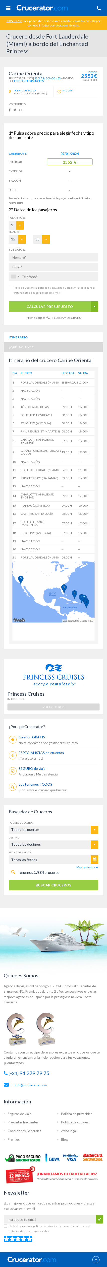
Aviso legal (69, 1131)
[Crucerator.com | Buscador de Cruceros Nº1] (53, 7)
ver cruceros (53, 707)
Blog (64, 1139)
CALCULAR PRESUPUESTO (50, 306)
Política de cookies (74, 1122)
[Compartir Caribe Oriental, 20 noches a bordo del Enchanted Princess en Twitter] (14, 109)
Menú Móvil (8, 8)
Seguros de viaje (19, 1114)
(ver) (57, 292)
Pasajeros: (13, 217)
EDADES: (14, 231)
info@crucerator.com (31, 1085)
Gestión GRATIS (32, 737)
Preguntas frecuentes (23, 1122)
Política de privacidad (77, 1114)
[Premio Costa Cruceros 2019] (19, 1029)
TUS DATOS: (17, 249)
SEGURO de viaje (32, 768)
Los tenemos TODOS (35, 784)
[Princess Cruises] (53, 675)
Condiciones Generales (24, 1131)
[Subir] (96, 1260)
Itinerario (18, 337)
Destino (14, 837)
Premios (14, 1139)
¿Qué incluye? (21, 347)
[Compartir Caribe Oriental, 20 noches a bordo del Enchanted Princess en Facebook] (9, 109)
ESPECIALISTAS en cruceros (41, 753)
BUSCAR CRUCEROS (53, 885)
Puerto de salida (21, 822)
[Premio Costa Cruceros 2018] (48, 1029)
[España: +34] (14, 276)
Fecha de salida (20, 852)
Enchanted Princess (29, 81)
